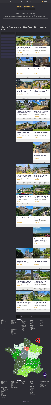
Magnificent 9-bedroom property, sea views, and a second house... (41, 91)
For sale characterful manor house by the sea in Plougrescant (40, 282)
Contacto (21, 1)
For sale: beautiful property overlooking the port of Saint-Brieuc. (41, 218)
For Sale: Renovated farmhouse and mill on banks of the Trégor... (41, 197)
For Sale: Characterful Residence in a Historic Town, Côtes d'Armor (41, 70)
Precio (26, 32)
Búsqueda (28, 2)
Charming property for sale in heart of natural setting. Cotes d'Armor (40, 49)
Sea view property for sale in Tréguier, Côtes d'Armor (24, 260)
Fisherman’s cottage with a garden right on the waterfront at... (24, 197)
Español (45, 1)
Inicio (10, 1)
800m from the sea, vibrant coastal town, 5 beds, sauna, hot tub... (41, 133)
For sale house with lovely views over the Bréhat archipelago (41, 239)
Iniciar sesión (21, 8)
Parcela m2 (46, 32)
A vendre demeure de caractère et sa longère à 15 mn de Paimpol (41, 113)
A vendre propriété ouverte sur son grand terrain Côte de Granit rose (24, 134)
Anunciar (15, 1)
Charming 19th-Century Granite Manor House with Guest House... (24, 219)
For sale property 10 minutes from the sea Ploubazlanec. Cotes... (40, 304)
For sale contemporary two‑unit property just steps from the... (24, 303)
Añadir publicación (30, 8)
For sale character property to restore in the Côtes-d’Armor (24, 281)
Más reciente (19, 32)
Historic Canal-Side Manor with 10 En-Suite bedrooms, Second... (24, 175)
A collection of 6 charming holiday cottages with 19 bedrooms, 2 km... (24, 49)
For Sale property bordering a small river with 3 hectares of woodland (40, 261)
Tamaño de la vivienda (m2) (33, 33)
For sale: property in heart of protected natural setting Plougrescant (24, 91)
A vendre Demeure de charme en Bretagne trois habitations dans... (41, 155)
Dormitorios (40, 32)
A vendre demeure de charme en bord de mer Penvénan (41, 175)
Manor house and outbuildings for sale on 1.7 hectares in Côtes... (24, 70)
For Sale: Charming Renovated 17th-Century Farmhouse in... (24, 112)
